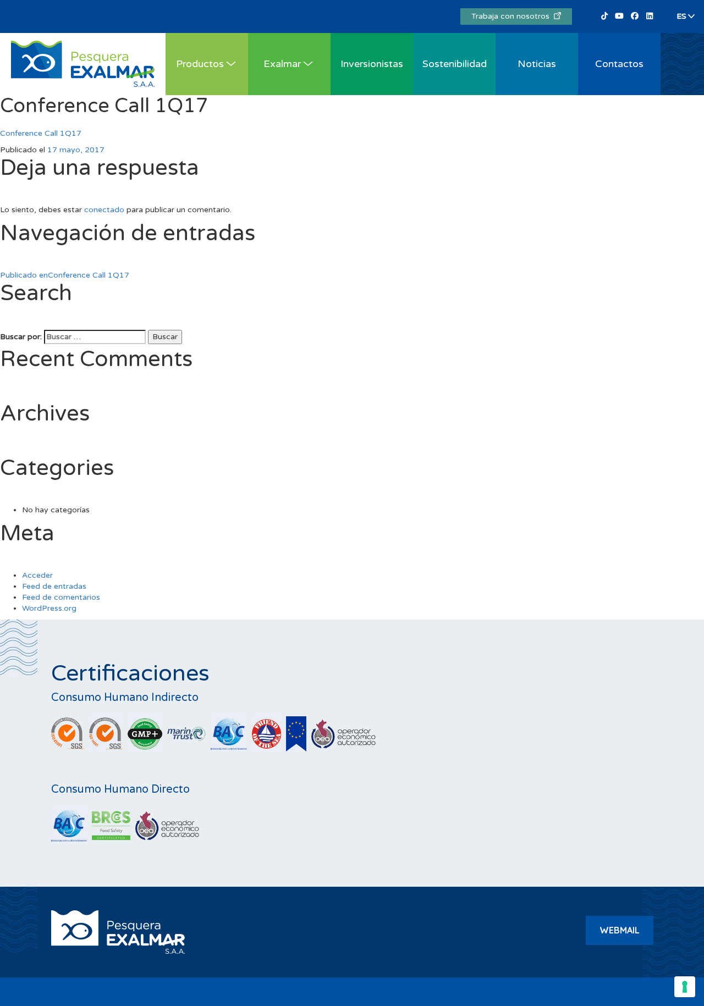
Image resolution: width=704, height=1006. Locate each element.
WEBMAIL (620, 930)
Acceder (37, 575)
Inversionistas (371, 64)
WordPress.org (49, 608)
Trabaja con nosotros (512, 16)
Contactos (619, 64)
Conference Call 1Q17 (40, 133)
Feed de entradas (54, 586)
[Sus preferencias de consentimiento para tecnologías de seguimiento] (684, 986)
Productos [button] (200, 64)
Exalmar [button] (282, 64)
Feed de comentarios (61, 597)
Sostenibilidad (454, 64)
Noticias (537, 64)
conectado (104, 209)
